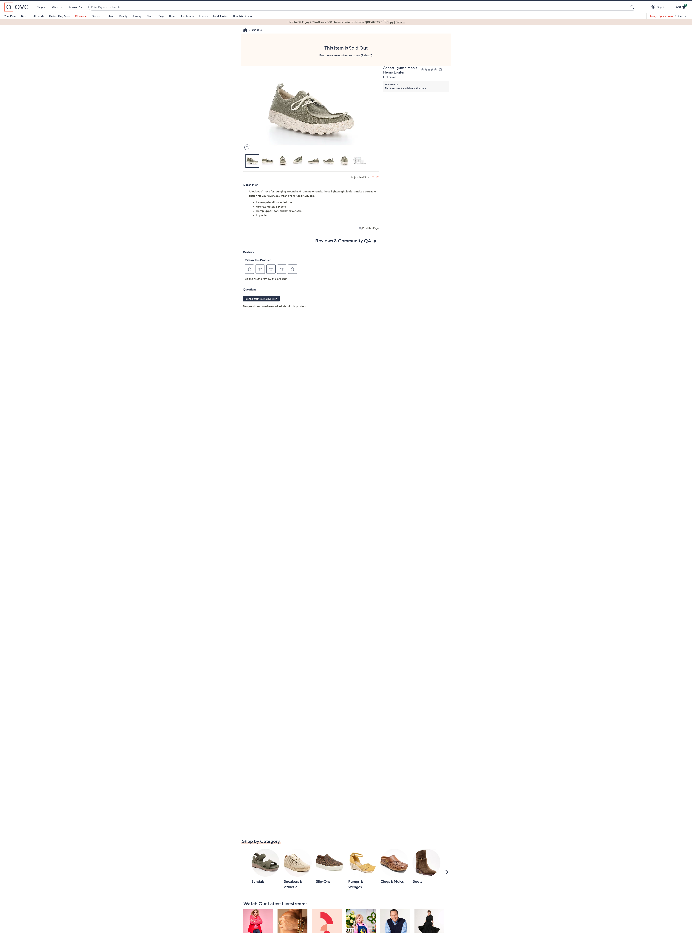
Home (172, 15)
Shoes (150, 15)
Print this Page (370, 228)
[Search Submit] (632, 7)
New (23, 15)
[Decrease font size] (377, 176)
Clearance (81, 15)
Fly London (389, 76)
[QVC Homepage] (245, 30)
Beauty (123, 15)
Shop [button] (40, 6)
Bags (161, 15)
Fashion (109, 15)
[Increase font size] (373, 176)
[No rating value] (430, 69)
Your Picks (10, 15)
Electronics (187, 15)
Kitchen (203, 15)
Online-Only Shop (59, 15)
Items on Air (75, 6)
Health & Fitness (242, 15)
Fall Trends (38, 15)
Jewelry (136, 15)
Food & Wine (220, 15)
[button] (654, 7)
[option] (346, 22)
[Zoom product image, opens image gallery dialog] (246, 147)
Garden (96, 15)
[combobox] (359, 7)
